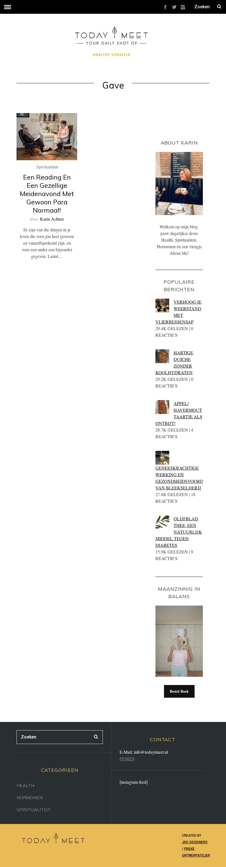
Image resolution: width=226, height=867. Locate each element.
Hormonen (30, 797)
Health (25, 785)
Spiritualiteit (47, 167)
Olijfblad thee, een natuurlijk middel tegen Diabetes (178, 532)
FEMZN (127, 758)
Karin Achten (52, 219)
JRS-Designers (195, 842)
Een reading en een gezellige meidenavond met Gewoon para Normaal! (47, 193)
